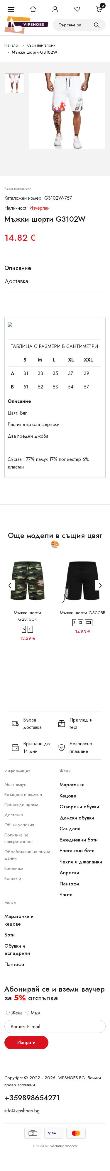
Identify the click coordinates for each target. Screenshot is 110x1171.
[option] (14, 84)
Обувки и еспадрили (17, 949)
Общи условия (19, 825)
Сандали (70, 828)
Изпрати (26, 1042)
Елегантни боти (77, 850)
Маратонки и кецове (18, 920)
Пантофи (69, 883)
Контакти (12, 878)
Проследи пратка (21, 804)
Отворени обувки (79, 806)
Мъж (34, 1012)
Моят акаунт (16, 784)
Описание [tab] (17, 268)
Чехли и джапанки (81, 861)
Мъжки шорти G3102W (34, 52)
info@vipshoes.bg (22, 1110)
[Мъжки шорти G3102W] (67, 111)
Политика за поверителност (18, 838)
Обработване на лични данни (27, 855)
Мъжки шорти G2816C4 (27, 616)
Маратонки (72, 784)
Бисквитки (13, 868)
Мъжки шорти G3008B (82, 613)
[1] (96, 25)
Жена (16, 1012)
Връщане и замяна (23, 794)
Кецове (68, 795)
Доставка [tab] (16, 281)
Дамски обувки (77, 817)
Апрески (69, 872)
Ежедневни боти (79, 839)
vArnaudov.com (63, 1146)
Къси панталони (41, 45)
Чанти (66, 894)
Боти (9, 934)
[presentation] (9, 585)
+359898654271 (32, 1097)
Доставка (13, 815)
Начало (11, 45)
